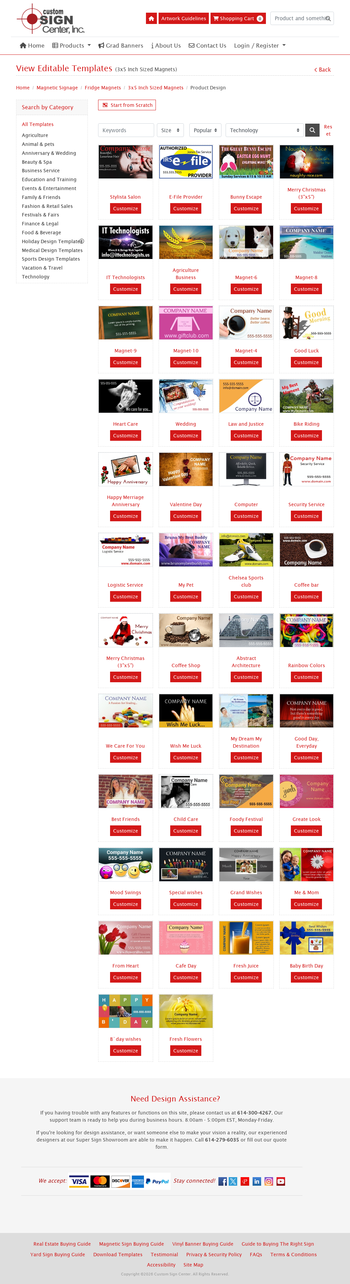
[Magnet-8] (307, 242)
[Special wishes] (186, 865)
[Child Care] (186, 791)
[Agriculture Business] (186, 242)
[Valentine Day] (186, 469)
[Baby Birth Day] (307, 938)
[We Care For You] (125, 711)
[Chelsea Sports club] (246, 550)
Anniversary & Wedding (49, 153)
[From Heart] (125, 938)
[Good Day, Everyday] (307, 711)
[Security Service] (307, 469)
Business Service (41, 170)
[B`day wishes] (125, 1011)
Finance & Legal (40, 223)
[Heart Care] (125, 396)
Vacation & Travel (42, 268)
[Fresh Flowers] (186, 1011)
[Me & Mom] (307, 865)
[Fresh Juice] (246, 938)
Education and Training (49, 179)
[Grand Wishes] (246, 865)
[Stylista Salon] (125, 162)
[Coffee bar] (307, 550)
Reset (328, 130)
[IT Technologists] (125, 242)
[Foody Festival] (246, 791)
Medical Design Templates (52, 250)
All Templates (38, 124)
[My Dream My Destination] (246, 711)
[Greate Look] (307, 791)
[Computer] (246, 469)
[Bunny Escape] (246, 162)
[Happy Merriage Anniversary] (125, 469)
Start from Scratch (132, 105)
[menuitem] (32, 45)
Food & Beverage (41, 232)
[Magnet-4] (246, 323)
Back (325, 69)
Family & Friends (41, 197)
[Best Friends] (125, 791)
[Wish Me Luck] (186, 711)
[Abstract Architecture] (246, 630)
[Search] (312, 130)
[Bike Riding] (307, 396)
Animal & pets (38, 144)
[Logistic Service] (125, 550)
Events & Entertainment (49, 188)
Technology (35, 276)
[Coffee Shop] (186, 630)
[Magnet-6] (246, 242)
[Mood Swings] (125, 865)
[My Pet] (186, 550)
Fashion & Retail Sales (47, 206)
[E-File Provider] (186, 162)
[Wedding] (186, 396)
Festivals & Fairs (40, 214)
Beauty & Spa (37, 162)
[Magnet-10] (186, 323)
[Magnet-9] (125, 323)
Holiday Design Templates (52, 241)
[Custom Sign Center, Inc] (50, 18)
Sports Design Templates (51, 259)
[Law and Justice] (246, 396)
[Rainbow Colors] (307, 630)
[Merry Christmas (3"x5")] (307, 162)
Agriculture (35, 135)
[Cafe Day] (186, 938)
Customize (125, 208)
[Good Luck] (307, 323)
